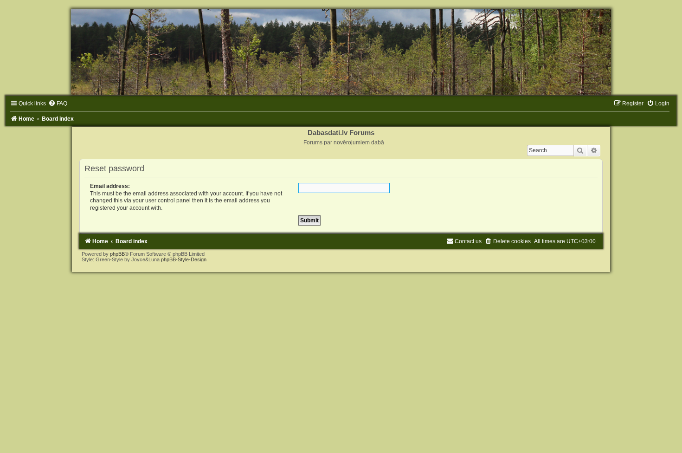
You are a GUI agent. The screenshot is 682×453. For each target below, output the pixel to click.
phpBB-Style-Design (183, 259)
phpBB (117, 254)
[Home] (341, 52)
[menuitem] (57, 103)
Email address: (110, 186)
